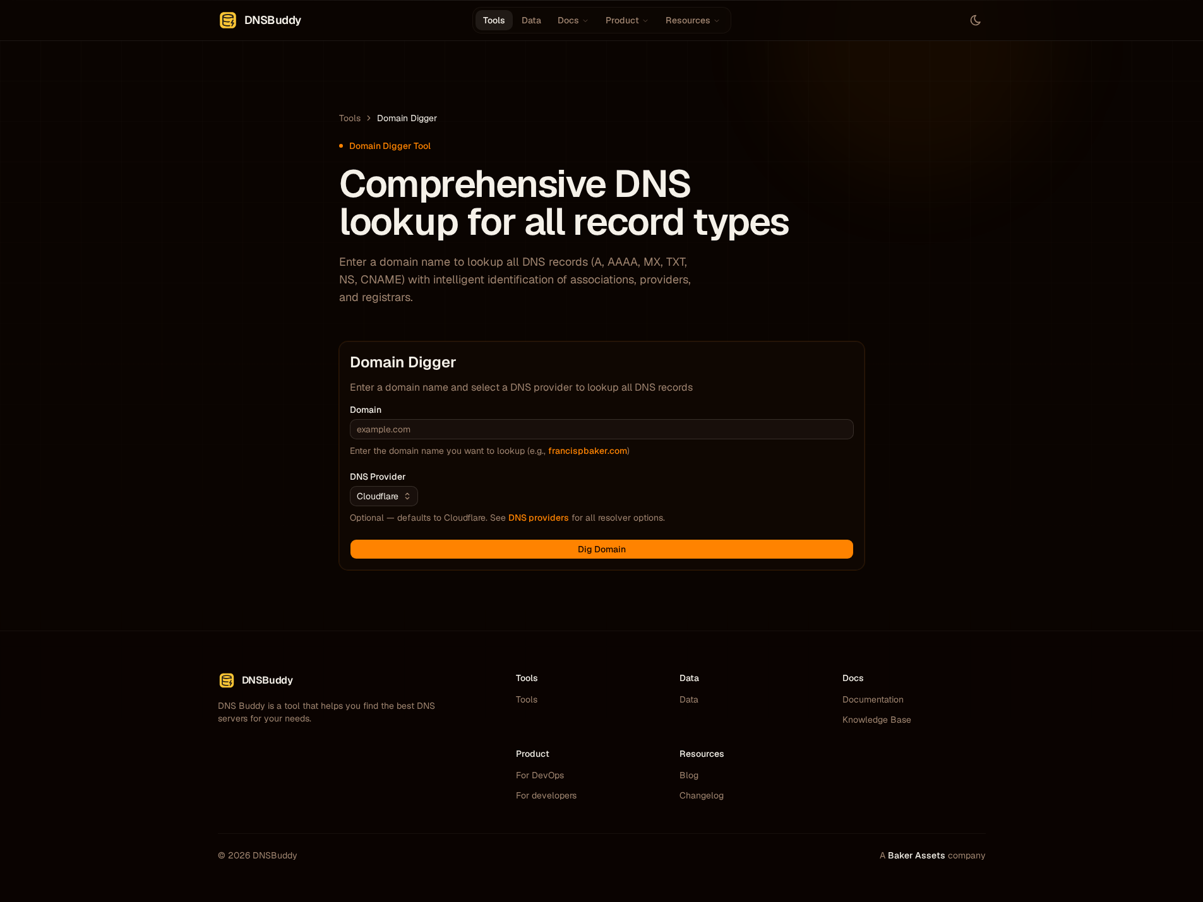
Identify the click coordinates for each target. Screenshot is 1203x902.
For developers (546, 795)
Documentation (873, 699)
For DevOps (540, 775)
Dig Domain (602, 549)
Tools (494, 20)
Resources (688, 20)
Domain (365, 409)
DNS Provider (378, 476)
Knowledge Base (876, 719)
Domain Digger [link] (407, 118)
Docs (568, 20)
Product (622, 20)
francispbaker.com (587, 450)
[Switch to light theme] (976, 20)
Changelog (701, 795)
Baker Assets (916, 855)
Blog (688, 775)
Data (531, 20)
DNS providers (538, 517)
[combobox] (384, 496)
